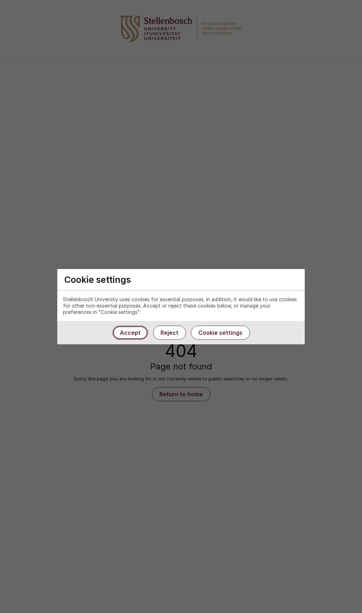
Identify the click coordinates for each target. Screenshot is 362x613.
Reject (169, 332)
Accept (130, 332)
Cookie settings (220, 332)
